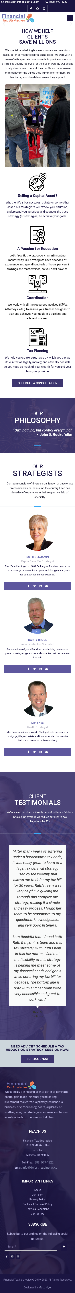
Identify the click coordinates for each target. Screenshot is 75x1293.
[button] (70, 18)
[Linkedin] (44, 8)
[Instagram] (37, 8)
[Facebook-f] (30, 8)
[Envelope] (46, 751)
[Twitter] (34, 751)
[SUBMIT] (64, 1247)
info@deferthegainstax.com (41, 1167)
